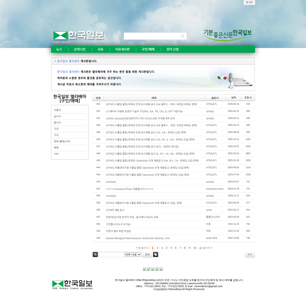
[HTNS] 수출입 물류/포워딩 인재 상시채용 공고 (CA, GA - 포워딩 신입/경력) (146, 132)
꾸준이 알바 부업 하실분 (118, 231)
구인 (56, 129)
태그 (155, 254)
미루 (208, 224)
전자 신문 (172, 49)
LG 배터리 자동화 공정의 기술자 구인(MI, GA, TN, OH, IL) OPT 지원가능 (144, 111)
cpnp (209, 210)
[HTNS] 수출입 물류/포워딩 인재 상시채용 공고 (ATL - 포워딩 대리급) (142, 146)
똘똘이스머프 (213, 217)
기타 (56, 154)
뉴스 (59, 49)
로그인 (249, 2)
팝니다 (57, 122)
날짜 (233, 97)
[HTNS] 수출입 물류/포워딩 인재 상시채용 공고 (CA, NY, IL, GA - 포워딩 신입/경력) (150, 139)
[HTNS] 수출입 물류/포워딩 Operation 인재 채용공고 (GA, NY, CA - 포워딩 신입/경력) (152, 160)
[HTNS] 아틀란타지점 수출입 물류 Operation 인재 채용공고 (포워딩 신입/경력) (147, 168)
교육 (100, 49)
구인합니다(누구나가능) (118, 224)
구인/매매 (148, 49)
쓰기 (250, 254)
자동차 (57, 110)
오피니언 (80, 49)
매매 (56, 147)
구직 (56, 135)
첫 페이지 (143, 247)
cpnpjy (210, 111)
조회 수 (248, 97)
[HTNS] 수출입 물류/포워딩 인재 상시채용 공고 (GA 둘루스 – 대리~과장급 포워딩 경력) (151, 104)
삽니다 (57, 116)
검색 (95, 254)
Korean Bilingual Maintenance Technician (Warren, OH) (138, 238)
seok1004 (211, 238)
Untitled (111, 182)
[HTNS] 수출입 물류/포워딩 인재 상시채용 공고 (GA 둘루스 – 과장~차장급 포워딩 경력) (151, 125)
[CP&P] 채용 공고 (115, 210)
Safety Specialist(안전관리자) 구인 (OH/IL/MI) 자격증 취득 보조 (140, 118)
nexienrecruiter (215, 189)
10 (194, 247)
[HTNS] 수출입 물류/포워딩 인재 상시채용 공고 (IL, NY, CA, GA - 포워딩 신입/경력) (150, 154)
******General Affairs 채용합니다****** (129, 189)
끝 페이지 (204, 247)
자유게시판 (122, 49)
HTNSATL (211, 104)
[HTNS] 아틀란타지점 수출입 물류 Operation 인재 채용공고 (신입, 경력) (144, 203)
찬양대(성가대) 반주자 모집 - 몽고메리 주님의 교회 (132, 217)
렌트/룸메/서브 (62, 141)
